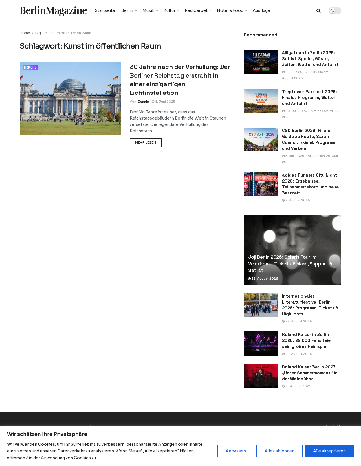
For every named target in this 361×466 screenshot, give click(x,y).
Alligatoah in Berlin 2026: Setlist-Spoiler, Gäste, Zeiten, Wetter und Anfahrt (310, 58)
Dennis (143, 102)
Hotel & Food (230, 10)
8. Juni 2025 (164, 102)
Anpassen (236, 451)
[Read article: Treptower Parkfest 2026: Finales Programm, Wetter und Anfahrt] (261, 101)
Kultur (169, 10)
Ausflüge (261, 10)
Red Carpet (196, 10)
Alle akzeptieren (329, 451)
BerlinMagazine (53, 11)
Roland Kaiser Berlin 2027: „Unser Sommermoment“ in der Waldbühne (310, 372)
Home (25, 33)
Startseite (105, 10)
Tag (38, 33)
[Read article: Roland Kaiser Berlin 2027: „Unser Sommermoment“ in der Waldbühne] (261, 376)
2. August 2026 (297, 200)
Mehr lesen (148, 142)
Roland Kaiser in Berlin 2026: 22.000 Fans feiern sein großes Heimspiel (308, 340)
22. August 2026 (264, 278)
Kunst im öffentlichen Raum (68, 33)
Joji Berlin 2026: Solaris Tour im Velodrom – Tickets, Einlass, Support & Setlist (290, 264)
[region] (180, 446)
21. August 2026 (298, 386)
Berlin (127, 10)
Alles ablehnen (279, 451)
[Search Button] (318, 10)
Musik (148, 10)
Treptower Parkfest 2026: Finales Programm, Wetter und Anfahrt (309, 97)
